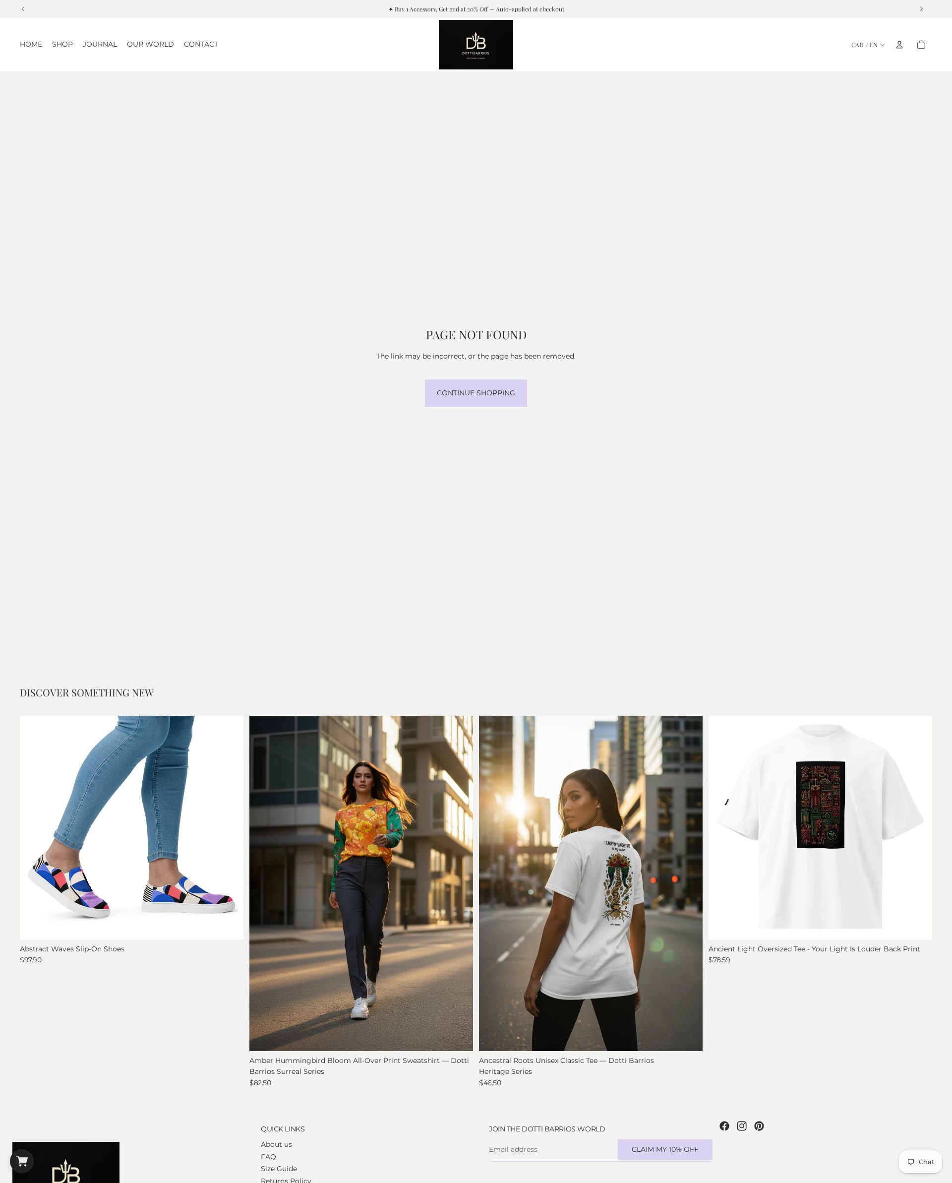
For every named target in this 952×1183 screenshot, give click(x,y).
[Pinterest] (759, 1126)
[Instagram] (742, 1126)
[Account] (899, 45)
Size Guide (279, 1168)
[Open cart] (22, 1161)
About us (276, 1144)
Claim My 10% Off (665, 1149)
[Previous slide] (35, 827)
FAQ (268, 1156)
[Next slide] (228, 827)
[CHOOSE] (228, 924)
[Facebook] (724, 1126)
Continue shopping (476, 392)
